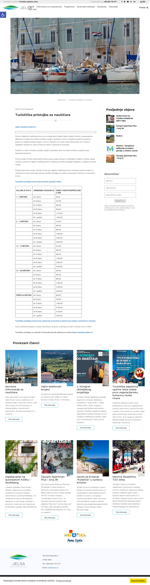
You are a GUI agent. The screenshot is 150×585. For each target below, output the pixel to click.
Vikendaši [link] (113, 6)
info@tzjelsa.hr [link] (53, 567)
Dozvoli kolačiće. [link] (138, 581)
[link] (3, 15)
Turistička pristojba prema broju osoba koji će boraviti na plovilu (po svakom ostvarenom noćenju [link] (55, 321)
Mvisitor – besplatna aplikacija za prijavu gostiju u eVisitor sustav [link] (127, 148)
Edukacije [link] (102, 6)
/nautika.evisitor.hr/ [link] (85, 332)
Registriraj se (120, 201)
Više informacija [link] (13, 419)
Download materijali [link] (86, 6)
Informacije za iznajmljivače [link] (49, 6)
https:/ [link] (74, 332)
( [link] (38, 181)
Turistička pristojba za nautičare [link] (80, 100)
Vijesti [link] (31, 6)
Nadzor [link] (119, 136)
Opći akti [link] (33, 9)
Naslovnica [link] (62, 100)
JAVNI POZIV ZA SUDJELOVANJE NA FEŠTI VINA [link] (124, 118)
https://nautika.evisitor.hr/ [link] (25, 127)
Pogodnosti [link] (69, 6)
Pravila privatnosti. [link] (63, 581)
